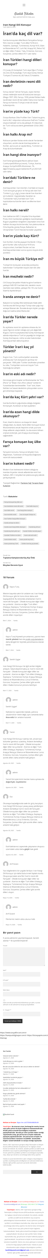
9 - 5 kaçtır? (7, 1010)
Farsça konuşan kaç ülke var (13, 502)
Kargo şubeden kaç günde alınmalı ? (14, 1094)
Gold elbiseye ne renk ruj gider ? (13, 1061)
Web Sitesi (6, 990)
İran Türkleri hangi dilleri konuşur (14, 519)
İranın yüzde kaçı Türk (11, 544)
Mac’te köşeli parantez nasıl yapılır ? (14, 1104)
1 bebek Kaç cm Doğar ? (10, 1072)
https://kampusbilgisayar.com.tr (13, 1035)
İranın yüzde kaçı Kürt (26, 539)
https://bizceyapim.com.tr (37, 1035)
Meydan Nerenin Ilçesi (13, 565)
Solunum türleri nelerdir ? (11, 1056)
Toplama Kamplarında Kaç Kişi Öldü (19, 558)
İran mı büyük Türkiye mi (27, 514)
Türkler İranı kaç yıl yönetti (30, 544)
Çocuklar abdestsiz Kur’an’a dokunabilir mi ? (17, 1088)
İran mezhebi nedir (10, 514)
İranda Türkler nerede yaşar (32, 531)
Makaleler (13, 496)
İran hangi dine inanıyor (25, 510)
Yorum (5, 946)
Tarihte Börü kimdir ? (9, 1099)
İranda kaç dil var (34, 527)
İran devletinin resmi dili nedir (13, 506)
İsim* (4, 970)
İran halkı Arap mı (32, 506)
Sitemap (3, 1038)
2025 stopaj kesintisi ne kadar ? (13, 1083)
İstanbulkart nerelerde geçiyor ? (13, 1077)
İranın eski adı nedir (30, 535)
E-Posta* (5, 980)
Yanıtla (15, 621)
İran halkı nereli (9, 510)
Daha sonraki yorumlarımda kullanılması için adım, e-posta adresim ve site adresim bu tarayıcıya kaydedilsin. (21, 1004)
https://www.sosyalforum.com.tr (13, 1032)
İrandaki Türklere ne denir (12, 535)
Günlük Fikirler (24, 14)
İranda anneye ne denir (11, 523)
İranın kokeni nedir (10, 539)
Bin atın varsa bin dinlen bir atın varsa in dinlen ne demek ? (21, 1067)
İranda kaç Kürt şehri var (12, 531)
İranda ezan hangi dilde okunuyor (15, 527)
